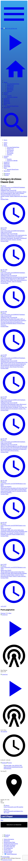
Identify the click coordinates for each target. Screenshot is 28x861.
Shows (5, 82)
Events (5, 94)
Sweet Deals (7, 103)
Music (5, 104)
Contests (6, 92)
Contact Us (7, 98)
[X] (6, 175)
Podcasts (9, 91)
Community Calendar (12, 97)
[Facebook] (7, 173)
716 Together (10, 89)
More (2, 820)
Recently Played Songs (13, 106)
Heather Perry (10, 85)
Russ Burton (10, 88)
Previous (3, 613)
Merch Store (7, 107)
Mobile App (6, 100)
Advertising (7, 101)
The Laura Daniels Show (13, 83)
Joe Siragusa (10, 86)
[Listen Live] (14, 628)
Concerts (9, 95)
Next (10, 613)
